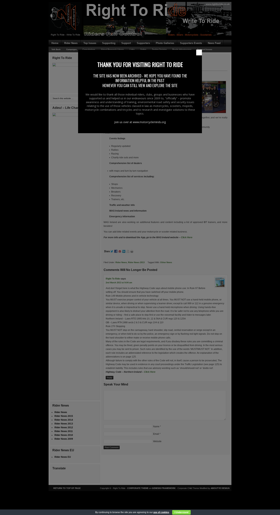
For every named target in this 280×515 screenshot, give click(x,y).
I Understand (181, 512)
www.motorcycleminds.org (149, 122)
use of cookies (161, 512)
